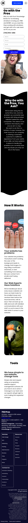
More (3, 462)
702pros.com (6, 418)
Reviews (4, 453)
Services (5, 434)
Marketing (4, 443)
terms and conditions (20, 497)
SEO (3, 440)
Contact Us (6, 468)
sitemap (19, 499)
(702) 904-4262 (9, 33)
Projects (4, 459)
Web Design (5, 437)
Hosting (4, 446)
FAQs (3, 456)
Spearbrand (15, 502)
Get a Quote (17, 3)
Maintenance (5, 450)
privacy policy (18, 498)
